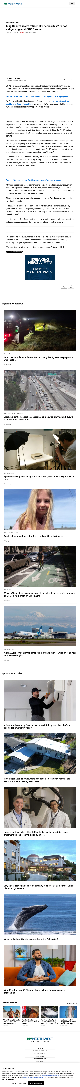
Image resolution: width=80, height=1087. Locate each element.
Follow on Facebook (40, 1051)
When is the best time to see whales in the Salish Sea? (31, 939)
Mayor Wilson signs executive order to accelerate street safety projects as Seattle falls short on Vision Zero (40, 594)
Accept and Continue (36, 1083)
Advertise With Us (40, 1059)
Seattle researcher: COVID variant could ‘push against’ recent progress (37, 96)
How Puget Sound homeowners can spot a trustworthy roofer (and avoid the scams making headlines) (37, 780)
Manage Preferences (19, 1083)
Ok (78, 1065)
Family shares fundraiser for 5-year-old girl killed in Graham (33, 536)
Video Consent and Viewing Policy (33, 1077)
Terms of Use (46, 1075)
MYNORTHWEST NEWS (12, 22)
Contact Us (40, 1048)
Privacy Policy (54, 1075)
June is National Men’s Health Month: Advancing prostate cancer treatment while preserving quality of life (36, 833)
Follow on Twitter (40, 1053)
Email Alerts (40, 1056)
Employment (40, 1061)
